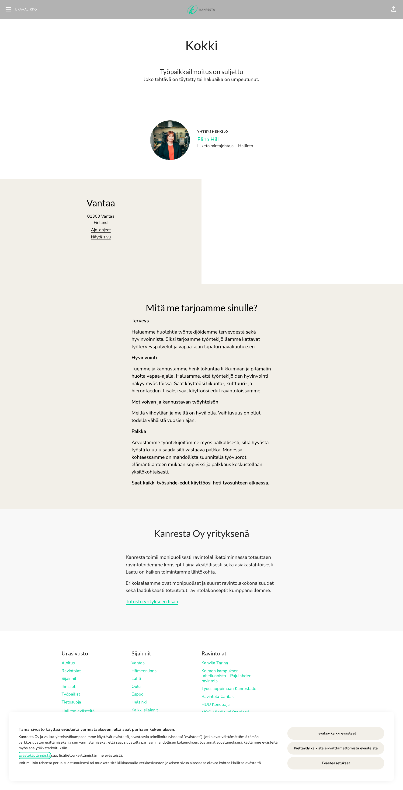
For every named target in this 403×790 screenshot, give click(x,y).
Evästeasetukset (336, 763)
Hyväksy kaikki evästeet (336, 733)
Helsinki (139, 702)
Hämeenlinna (144, 671)
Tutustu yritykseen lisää (152, 601)
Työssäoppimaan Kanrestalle (229, 688)
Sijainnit (69, 678)
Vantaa (138, 663)
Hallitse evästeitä (78, 711)
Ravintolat (71, 671)
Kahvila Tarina (215, 663)
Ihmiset (68, 686)
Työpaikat (71, 694)
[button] (393, 9)
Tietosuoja (71, 702)
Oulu (136, 686)
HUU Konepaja (216, 704)
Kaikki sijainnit (145, 710)
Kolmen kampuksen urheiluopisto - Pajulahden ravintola (226, 676)
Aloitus (68, 663)
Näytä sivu (101, 237)
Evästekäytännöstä (34, 755)
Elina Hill (208, 139)
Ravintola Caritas (218, 696)
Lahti (136, 678)
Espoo (137, 694)
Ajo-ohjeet (101, 230)
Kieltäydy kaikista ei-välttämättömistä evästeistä (336, 748)
